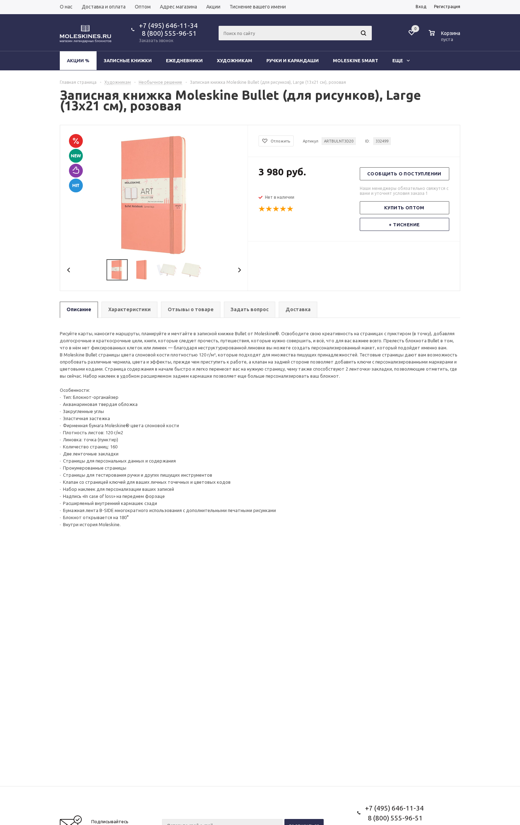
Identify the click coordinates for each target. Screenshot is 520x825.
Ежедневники (184, 60)
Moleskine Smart (355, 60)
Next (239, 270)
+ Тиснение (404, 224)
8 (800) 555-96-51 (168, 33)
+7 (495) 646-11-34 (168, 25)
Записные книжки (128, 60)
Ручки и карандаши (292, 60)
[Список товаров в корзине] (445, 38)
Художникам (234, 60)
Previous (69, 270)
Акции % (78, 60)
